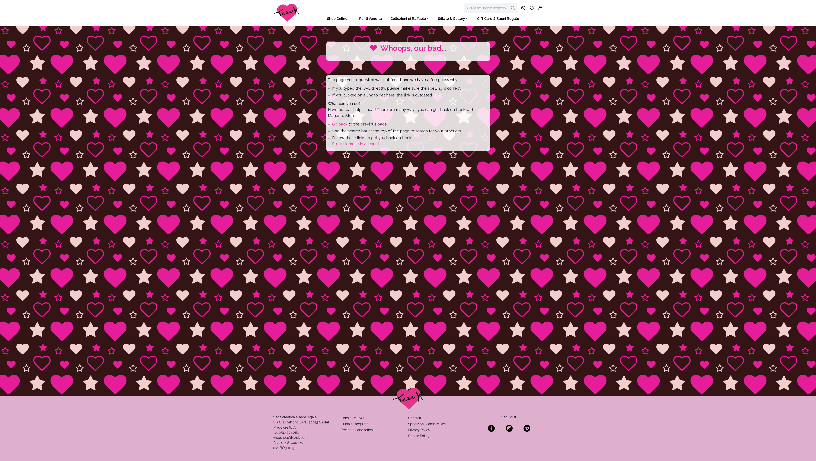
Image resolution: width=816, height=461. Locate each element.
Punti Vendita (370, 19)
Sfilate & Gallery (451, 19)
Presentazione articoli (357, 430)
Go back (339, 124)
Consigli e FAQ (352, 418)
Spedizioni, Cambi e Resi (427, 424)
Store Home (343, 144)
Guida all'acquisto (355, 424)
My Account (368, 144)
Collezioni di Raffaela (408, 19)
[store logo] (286, 12)
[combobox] (490, 8)
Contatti (414, 418)
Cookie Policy (418, 436)
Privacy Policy (419, 430)
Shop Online (337, 19)
